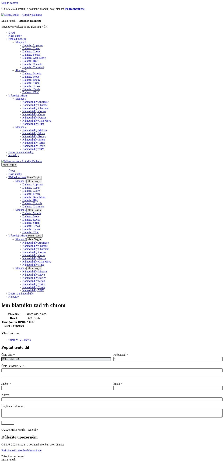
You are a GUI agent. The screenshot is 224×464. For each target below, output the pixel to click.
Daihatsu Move (30, 76)
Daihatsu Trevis (31, 89)
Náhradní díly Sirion (33, 139)
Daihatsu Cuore (31, 51)
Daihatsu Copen (31, 48)
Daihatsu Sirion (31, 82)
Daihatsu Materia (31, 73)
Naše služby (15, 35)
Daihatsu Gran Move (34, 57)
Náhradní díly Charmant (35, 108)
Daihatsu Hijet (30, 60)
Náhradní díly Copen (34, 111)
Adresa (5, 394)
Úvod (11, 32)
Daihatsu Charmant (33, 67)
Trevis (27, 339)
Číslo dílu (6, 354)
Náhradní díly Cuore (33, 114)
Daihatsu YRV (30, 92)
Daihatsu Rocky (31, 79)
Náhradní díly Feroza (34, 117)
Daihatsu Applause (32, 45)
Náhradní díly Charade (35, 104)
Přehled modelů (17, 38)
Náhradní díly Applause (35, 101)
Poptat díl (8, 423)
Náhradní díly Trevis (33, 145)
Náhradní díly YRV (33, 149)
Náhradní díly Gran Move (36, 120)
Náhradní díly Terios (33, 142)
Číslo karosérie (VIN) (13, 365)
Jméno (5, 383)
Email (116, 383)
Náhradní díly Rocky (34, 136)
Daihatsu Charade (32, 64)
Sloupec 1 (20, 42)
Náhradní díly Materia (34, 130)
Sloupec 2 (20, 70)
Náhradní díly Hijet (33, 123)
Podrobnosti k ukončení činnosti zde (21, 450)
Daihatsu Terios (31, 86)
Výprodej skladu (17, 95)
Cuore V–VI (15, 339)
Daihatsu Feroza (31, 54)
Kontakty (13, 155)
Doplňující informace (13, 406)
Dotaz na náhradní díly (21, 152)
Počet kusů (119, 354)
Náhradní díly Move (33, 133)
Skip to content (9, 2)
